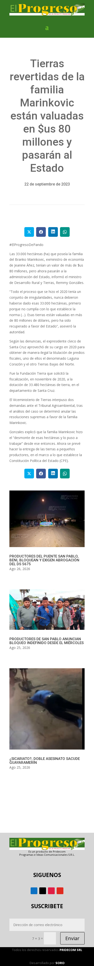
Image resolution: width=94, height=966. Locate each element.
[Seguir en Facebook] (34, 890)
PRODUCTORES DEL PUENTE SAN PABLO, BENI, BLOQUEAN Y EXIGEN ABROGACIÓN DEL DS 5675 (44, 560)
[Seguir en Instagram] (51, 890)
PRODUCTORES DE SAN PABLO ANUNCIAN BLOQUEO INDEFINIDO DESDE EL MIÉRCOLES (46, 641)
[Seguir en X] (42, 890)
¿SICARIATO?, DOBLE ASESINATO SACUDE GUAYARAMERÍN (44, 761)
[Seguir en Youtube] (60, 890)
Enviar (72, 938)
